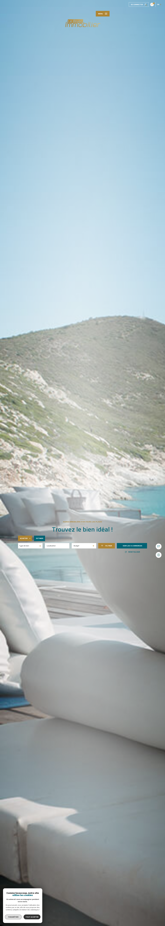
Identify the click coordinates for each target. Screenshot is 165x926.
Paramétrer (13, 917)
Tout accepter (32, 917)
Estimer (39, 538)
